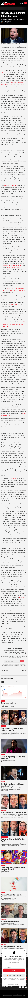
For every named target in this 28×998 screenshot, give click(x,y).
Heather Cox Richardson (14, 924)
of (15, 267)
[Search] (17, 682)
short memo (22, 597)
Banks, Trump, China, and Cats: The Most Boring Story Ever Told (13, 869)
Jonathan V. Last (5, 706)
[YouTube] (26, 987)
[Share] (24, 995)
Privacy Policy (14, 981)
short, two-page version (11, 185)
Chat (21, 8)
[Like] (7, 995)
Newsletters (11, 8)
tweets (19, 267)
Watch (6, 8)
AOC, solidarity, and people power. (8, 760)
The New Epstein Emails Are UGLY (11, 946)
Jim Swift (3, 790)
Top (3, 682)
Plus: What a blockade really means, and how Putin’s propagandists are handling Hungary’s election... (11, 788)
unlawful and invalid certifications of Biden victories (14, 324)
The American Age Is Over (8, 703)
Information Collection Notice (16, 979)
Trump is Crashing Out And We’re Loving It (13, 812)
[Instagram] (20, 987)
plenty (13, 267)
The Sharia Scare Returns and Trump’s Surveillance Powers (12, 785)
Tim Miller (4, 734)
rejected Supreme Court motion (12, 265)
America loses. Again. (5, 871)
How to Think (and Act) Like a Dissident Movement (13, 758)
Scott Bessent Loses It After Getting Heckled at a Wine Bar (12, 729)
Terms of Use (20, 978)
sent (7, 267)
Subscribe (14, 970)
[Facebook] (23, 987)
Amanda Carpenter (7, 21)
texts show (4, 72)
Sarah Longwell (5, 817)
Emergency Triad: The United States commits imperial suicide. (13, 705)
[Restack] (17, 995)
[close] (24, 951)
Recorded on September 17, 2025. (8, 923)
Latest (6, 682)
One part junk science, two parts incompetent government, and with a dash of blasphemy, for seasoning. (13, 897)
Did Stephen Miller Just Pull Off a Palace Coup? (13, 840)
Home (2, 8)
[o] (14, 717)
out (10, 267)
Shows (17, 8)
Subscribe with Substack (15, 975)
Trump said (12, 478)
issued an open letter (14, 304)
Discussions (11, 682)
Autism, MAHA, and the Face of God (11, 895)
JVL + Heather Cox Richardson (10, 921)
